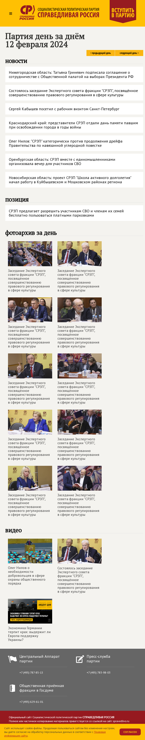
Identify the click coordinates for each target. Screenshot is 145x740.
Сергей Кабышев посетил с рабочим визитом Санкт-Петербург (64, 108)
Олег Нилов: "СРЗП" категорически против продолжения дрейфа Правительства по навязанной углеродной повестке (66, 143)
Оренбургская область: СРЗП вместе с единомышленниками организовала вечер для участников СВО (62, 161)
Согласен (130, 732)
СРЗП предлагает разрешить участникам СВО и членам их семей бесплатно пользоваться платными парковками (66, 213)
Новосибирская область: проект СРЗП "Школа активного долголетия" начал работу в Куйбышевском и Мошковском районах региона (70, 179)
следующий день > (129, 53)
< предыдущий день (100, 53)
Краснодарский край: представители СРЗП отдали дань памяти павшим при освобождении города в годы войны (73, 125)
